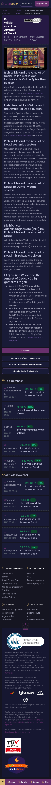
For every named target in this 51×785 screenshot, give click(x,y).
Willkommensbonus (20, 135)
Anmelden (27, 3)
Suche (12, 782)
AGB (29, 616)
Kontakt (31, 573)
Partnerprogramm (36, 583)
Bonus (5, 576)
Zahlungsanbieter (35, 580)
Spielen (25, 350)
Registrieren (41, 3)
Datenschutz (33, 612)
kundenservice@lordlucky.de (17, 732)
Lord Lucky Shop (9, 583)
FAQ (29, 576)
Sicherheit (7, 619)
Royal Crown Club (10, 580)
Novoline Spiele (9, 593)
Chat (46, 782)
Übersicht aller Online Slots (25, 371)
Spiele (24, 782)
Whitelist (8, 673)
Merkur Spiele (8, 597)
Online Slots (7, 573)
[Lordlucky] (10, 4)
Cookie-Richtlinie (35, 619)
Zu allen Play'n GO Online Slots (25, 358)
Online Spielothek (34, 93)
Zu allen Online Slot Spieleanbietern (25, 364)
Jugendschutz (9, 616)
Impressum (32, 609)
